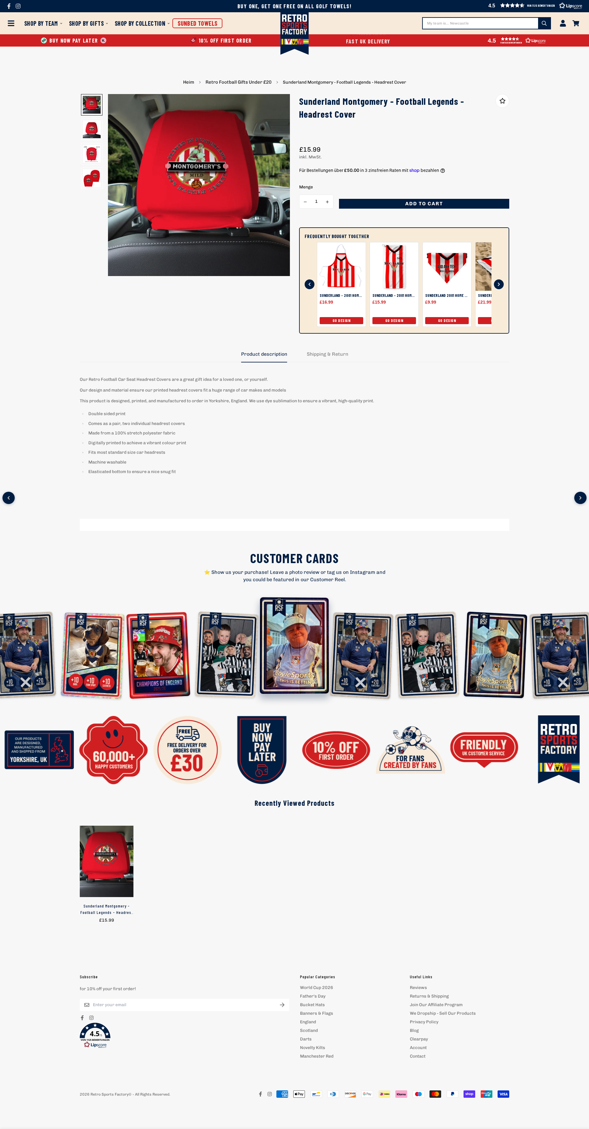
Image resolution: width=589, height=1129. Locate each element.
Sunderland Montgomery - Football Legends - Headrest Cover (106, 909)
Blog (414, 1030)
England (308, 1022)
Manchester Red (316, 1056)
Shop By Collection (140, 23)
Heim (188, 82)
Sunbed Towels (197, 23)
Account (418, 1047)
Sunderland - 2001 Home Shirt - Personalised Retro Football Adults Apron (341, 295)
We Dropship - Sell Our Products (443, 1013)
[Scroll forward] (499, 284)
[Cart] (576, 23)
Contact (417, 1056)
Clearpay (419, 1039)
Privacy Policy (424, 1022)
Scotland (309, 1030)
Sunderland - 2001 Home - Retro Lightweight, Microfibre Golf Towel (394, 295)
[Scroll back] (309, 284)
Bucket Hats (312, 1004)
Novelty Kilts (312, 1047)
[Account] (563, 23)
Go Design (342, 320)
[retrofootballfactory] (294, 34)
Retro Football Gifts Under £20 (238, 82)
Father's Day (312, 996)
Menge (306, 187)
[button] (184, 1035)
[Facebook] (9, 6)
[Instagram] (18, 6)
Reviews (418, 987)
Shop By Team (41, 23)
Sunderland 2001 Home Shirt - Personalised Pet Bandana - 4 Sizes (447, 295)
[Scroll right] (580, 498)
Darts (306, 1039)
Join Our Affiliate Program (436, 1004)
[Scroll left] (8, 498)
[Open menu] (12, 23)
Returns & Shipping (429, 996)
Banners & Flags (316, 1013)
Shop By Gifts (86, 23)
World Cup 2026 (316, 987)
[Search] (544, 23)
